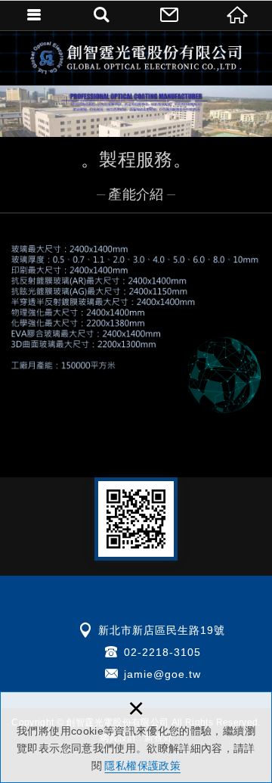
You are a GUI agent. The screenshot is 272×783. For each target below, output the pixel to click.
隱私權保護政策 (142, 766)
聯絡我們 (170, 15)
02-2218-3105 (162, 652)
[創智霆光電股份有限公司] (136, 58)
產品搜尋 (102, 15)
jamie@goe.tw (162, 674)
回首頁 (238, 15)
